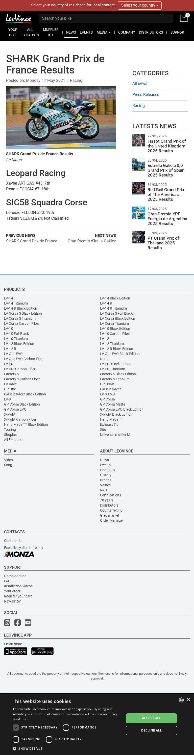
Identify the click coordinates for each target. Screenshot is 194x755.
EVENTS (86, 32)
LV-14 (8, 298)
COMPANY (126, 32)
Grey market (109, 515)
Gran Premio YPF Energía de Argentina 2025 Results (167, 218)
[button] (67, 748)
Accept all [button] (151, 718)
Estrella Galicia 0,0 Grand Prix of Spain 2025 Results (166, 170)
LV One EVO (13, 354)
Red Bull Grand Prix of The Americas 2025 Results (166, 194)
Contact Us (12, 541)
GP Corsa (107, 399)
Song (8, 465)
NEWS (71, 32)
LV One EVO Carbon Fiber (24, 359)
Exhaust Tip (109, 424)
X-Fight (9, 414)
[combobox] (181, 699)
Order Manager (112, 520)
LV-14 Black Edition (115, 298)
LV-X (7, 399)
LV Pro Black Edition (115, 364)
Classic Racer (110, 389)
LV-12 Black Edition (19, 344)
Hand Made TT (111, 419)
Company (107, 470)
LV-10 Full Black (16, 334)
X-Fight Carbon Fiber (20, 419)
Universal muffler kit (115, 435)
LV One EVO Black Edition (120, 354)
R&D (103, 490)
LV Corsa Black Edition (117, 318)
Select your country (138, 5)
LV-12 (104, 339)
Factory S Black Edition (118, 374)
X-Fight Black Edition (116, 414)
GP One (10, 389)
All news (139, 83)
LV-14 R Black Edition (20, 308)
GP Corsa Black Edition (22, 404)
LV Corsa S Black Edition (23, 313)
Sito (103, 429)
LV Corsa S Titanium (20, 318)
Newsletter (12, 601)
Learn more (13, 644)
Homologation (15, 576)
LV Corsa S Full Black (116, 313)
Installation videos (18, 586)
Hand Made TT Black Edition (26, 424)
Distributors (109, 505)
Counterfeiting (111, 510)
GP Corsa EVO (15, 409)
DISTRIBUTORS (151, 32)
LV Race (10, 384)
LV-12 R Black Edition (116, 349)
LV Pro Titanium (112, 369)
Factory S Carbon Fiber (22, 379)
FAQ (7, 581)
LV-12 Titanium (112, 344)
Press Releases (145, 94)
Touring (10, 429)
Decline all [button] (151, 730)
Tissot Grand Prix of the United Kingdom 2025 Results (167, 146)
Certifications (110, 495)
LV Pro (9, 364)
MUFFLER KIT (51, 32)
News (104, 460)
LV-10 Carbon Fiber (115, 334)
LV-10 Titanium (16, 339)
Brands (105, 480)
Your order (12, 591)
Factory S (11, 374)
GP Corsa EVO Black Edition (121, 409)
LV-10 (8, 328)
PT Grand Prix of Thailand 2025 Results (163, 243)
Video (8, 460)
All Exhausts (13, 440)
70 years (106, 500)
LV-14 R (106, 303)
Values (105, 485)
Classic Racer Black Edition (25, 394)
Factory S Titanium (115, 379)
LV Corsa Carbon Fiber (21, 323)
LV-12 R (10, 349)
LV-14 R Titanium (113, 308)
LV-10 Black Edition (115, 328)
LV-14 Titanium (16, 303)
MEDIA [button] (102, 32)
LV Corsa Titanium (114, 323)
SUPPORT (178, 32)
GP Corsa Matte (112, 404)
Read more (21, 719)
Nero (104, 359)
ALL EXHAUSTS (30, 32)
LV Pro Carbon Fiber (19, 369)
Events (105, 465)
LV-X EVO (107, 394)
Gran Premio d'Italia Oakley (92, 241)
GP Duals (107, 384)
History (105, 475)
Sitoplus (10, 435)
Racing (76, 80)
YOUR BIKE (12, 32)
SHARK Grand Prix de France (31, 241)
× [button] (188, 700)
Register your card (18, 596)
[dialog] (97, 724)
